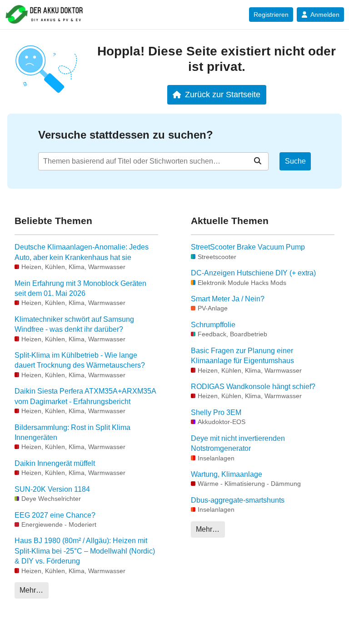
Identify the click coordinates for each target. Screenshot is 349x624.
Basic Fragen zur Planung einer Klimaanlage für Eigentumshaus (242, 355)
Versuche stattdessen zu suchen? (125, 135)
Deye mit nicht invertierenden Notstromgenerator (238, 443)
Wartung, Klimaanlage (226, 474)
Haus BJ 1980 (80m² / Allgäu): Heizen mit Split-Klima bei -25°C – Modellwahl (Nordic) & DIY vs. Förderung (85, 551)
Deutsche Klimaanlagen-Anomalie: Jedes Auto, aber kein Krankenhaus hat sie (82, 252)
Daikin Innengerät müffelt (55, 463)
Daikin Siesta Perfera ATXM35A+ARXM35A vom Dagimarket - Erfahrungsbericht (85, 396)
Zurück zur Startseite (222, 94)
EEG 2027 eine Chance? (55, 515)
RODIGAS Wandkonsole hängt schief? (253, 386)
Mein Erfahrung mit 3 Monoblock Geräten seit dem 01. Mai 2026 (80, 288)
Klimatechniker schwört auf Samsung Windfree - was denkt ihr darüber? (74, 324)
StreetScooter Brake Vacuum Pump (248, 247)
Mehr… (31, 590)
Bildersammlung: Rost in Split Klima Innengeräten (72, 432)
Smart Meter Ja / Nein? (227, 299)
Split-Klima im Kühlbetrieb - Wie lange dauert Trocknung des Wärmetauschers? (80, 360)
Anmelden (324, 14)
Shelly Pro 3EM (216, 412)
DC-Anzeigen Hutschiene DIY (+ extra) (253, 273)
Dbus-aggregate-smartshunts (237, 500)
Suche (295, 161)
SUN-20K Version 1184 (52, 489)
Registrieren (271, 14)
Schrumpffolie (213, 325)
